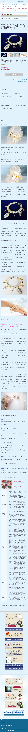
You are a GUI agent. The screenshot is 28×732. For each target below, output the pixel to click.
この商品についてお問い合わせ (19, 79)
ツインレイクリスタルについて (12, 4)
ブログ (3, 6)
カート (15, 6)
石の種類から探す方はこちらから (11, 18)
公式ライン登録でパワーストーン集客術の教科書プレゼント (12, 10)
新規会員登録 (20, 1)
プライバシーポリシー (6, 720)
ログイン (25, 1)
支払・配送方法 (23, 4)
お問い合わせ (4, 728)
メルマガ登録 (8, 6)
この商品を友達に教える (21, 81)
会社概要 (3, 722)
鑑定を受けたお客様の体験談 (7, 8)
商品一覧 (3, 4)
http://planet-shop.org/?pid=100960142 (9, 334)
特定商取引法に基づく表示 (7, 725)
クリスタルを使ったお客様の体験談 (20, 8)
